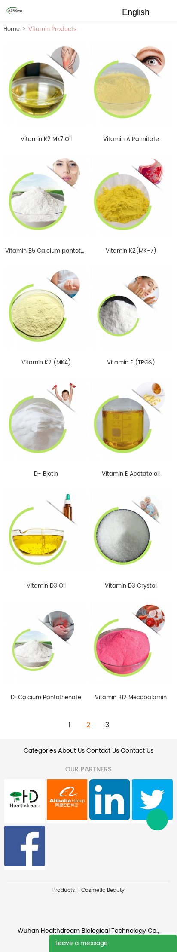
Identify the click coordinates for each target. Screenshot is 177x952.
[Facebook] (24, 848)
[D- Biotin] (46, 418)
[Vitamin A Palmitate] (131, 84)
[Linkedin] (109, 801)
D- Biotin (46, 474)
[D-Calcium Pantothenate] (46, 642)
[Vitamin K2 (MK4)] (46, 307)
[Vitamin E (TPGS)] (131, 307)
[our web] (24, 801)
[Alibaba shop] (67, 801)
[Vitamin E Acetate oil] (131, 418)
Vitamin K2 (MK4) (46, 362)
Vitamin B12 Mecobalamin (131, 697)
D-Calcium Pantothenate (46, 697)
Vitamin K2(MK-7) (131, 251)
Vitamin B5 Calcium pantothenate (53, 251)
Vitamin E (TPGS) (131, 362)
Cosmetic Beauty (103, 891)
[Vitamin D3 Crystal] (131, 530)
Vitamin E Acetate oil (131, 474)
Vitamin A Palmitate (131, 139)
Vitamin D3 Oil (46, 586)
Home (11, 29)
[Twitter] (152, 801)
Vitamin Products (52, 29)
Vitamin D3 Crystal (131, 586)
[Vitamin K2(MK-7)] (131, 195)
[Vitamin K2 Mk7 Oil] (46, 84)
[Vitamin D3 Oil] (46, 530)
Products (63, 891)
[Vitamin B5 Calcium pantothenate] (46, 195)
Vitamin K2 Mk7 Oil (46, 139)
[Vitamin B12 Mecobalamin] (131, 642)
